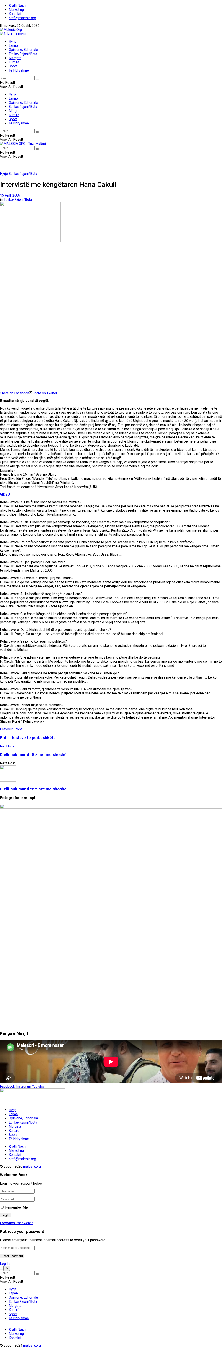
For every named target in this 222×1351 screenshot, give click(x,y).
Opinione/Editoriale (23, 50)
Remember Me (16, 1207)
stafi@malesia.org (22, 18)
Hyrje (12, 41)
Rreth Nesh (17, 5)
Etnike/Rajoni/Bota (23, 54)
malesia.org (32, 1166)
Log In (5, 1264)
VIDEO (5, 494)
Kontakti (15, 14)
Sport (13, 66)
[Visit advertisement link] (13, 34)
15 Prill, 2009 (10, 195)
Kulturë (14, 62)
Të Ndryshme (19, 70)
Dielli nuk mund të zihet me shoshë (33, 789)
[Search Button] (37, 79)
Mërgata (15, 58)
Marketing (16, 10)
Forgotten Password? (16, 1223)
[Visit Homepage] (11, 30)
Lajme (13, 45)
